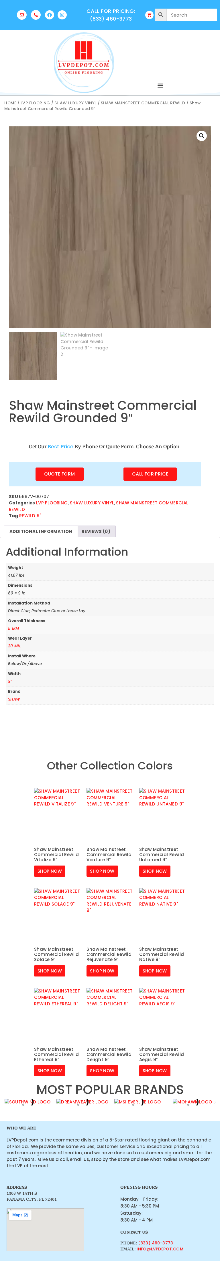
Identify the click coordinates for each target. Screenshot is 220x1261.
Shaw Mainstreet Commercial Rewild (143, 103)
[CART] (149, 15)
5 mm (13, 628)
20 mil (14, 646)
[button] (160, 85)
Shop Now (50, 871)
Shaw (14, 699)
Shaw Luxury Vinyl (75, 103)
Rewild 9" (30, 516)
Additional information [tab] (40, 531)
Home (10, 103)
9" (10, 681)
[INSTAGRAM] (62, 14)
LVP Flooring (35, 103)
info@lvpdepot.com (160, 1249)
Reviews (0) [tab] (96, 531)
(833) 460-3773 (155, 1243)
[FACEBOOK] (49, 14)
